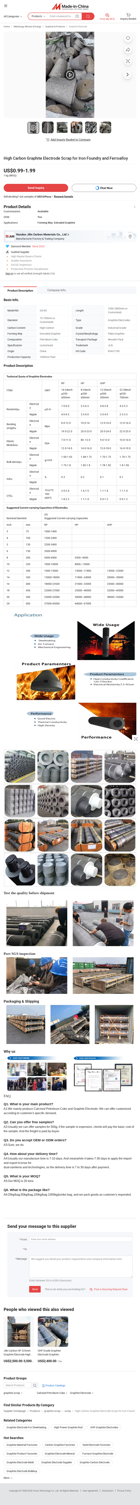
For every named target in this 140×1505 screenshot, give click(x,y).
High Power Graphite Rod (68, 1427)
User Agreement (90, 1490)
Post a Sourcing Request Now (109, 1289)
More (7, 1477)
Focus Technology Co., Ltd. (46, 1490)
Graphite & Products (55, 26)
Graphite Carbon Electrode (95, 1462)
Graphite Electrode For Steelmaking (26, 1427)
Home (7, 26)
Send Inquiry (36, 188)
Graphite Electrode (78, 26)
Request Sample (63, 196)
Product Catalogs (55, 1385)
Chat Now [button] (106, 188)
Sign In (9, 273)
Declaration (107, 1490)
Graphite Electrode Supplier (56, 1462)
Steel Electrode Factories (96, 1445)
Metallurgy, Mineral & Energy (27, 26)
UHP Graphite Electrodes (104, 1427)
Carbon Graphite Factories (60, 1445)
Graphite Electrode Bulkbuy (22, 1471)
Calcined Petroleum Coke (51, 1393)
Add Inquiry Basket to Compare (70, 140)
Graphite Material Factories (22, 1445)
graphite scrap (12, 1393)
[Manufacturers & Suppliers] (70, 6)
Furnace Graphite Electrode (97, 1453)
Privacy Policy (124, 1490)
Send (35, 1289)
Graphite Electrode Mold (20, 1462)
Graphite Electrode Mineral (60, 1453)
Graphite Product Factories (22, 1453)
